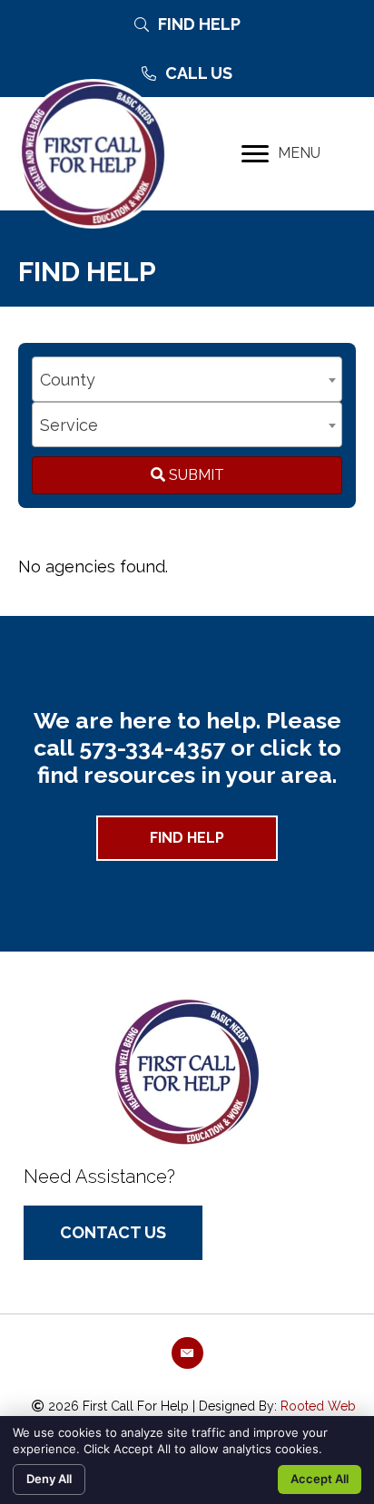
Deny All (49, 1478)
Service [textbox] (69, 425)
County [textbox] (67, 379)
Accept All (319, 1478)
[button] (187, 838)
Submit (194, 474)
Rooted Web (318, 1406)
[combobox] (187, 379)
